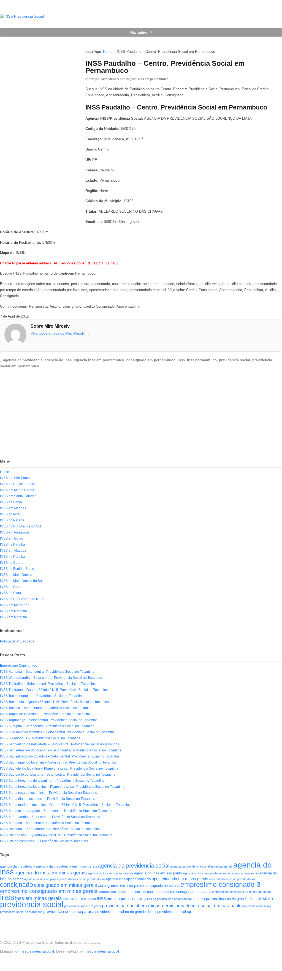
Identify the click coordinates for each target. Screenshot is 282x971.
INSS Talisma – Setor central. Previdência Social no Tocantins (46, 708)
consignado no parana (162, 886)
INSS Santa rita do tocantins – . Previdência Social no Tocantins (47, 799)
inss (181, 360)
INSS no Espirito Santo (17, 569)
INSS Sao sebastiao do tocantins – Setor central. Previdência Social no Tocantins (60, 750)
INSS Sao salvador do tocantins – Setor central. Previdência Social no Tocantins (60, 756)
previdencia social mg (256, 906)
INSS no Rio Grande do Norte (22, 599)
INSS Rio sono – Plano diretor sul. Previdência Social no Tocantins (50, 829)
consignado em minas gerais (65, 885)
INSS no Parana (12, 520)
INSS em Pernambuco (153, 79)
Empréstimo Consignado (18, 666)
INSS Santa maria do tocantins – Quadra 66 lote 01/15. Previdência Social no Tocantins (65, 805)
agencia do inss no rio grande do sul (81, 879)
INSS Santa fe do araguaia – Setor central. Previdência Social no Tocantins (56, 811)
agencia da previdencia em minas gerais (66, 866)
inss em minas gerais (38, 898)
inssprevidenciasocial (37, 951)
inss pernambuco (202, 360)
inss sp (266, 898)
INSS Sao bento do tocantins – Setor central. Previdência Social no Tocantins (57, 774)
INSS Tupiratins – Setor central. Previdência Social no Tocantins (48, 684)
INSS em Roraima (13, 611)
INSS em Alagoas (13, 508)
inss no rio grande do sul (238, 899)
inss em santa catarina (79, 899)
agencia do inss (58, 360)
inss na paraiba (157, 899)
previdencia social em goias (82, 906)
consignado (16, 884)
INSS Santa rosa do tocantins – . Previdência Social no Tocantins (48, 793)
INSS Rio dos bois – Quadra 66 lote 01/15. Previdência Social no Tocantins (56, 835)
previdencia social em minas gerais (138, 905)
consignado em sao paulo (121, 885)
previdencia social (234, 360)
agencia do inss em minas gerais (51, 873)
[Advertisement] (41, 414)
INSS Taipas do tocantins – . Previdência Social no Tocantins (45, 714)
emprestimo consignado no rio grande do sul (241, 891)
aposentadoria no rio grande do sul (232, 879)
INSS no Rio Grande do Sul (20, 526)
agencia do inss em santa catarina (110, 873)
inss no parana (205, 898)
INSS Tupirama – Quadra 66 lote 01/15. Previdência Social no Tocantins (54, 690)
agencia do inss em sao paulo (158, 873)
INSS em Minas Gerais (17, 490)
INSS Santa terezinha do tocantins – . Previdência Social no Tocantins (52, 781)
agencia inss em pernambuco (99, 360)
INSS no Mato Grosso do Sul (21, 581)
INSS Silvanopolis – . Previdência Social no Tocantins (40, 738)
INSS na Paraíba (12, 544)
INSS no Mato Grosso (16, 575)
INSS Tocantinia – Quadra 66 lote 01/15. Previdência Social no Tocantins (54, 702)
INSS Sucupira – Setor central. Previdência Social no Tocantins (47, 726)
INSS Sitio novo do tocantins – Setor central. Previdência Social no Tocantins (57, 732)
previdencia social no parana (68, 911)
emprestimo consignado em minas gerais (48, 891)
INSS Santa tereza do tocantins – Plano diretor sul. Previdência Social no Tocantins (62, 787)
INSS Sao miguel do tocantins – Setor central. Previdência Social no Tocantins (58, 762)
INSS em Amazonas (15, 532)
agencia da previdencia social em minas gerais (201, 866)
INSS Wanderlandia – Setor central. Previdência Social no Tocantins (51, 678)
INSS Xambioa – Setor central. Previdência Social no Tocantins (47, 672)
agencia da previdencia (22, 360)
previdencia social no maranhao (21, 911)
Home (107, 52)
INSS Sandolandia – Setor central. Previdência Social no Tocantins (50, 817)
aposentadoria (138, 879)
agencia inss (115, 879)
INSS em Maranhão (14, 605)
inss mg (138, 898)
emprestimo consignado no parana (183, 892)
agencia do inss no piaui (40, 879)
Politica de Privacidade (17, 641)
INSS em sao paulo (114, 898)
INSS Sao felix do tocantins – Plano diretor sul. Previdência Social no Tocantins (59, 768)
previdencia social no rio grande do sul (125, 912)
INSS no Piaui (10, 593)
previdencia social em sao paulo (208, 905)
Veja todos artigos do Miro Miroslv (60, 333)
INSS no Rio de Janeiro (17, 484)
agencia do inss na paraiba (200, 873)
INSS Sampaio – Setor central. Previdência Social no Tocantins (47, 823)
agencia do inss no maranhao (239, 873)
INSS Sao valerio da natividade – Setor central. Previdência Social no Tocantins (59, 744)
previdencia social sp (174, 912)
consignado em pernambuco (150, 360)
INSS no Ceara (11, 563)
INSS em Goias (11, 538)
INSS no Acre (10, 514)
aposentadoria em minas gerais (180, 878)
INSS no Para (10, 587)
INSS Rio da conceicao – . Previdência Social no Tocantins (44, 841)
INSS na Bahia (11, 502)
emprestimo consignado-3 (220, 884)
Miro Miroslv (110, 79)
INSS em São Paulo (15, 478)
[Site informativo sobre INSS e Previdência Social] (22, 16)
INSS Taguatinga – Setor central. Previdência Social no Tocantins (48, 720)
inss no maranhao (180, 899)
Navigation (139, 32)
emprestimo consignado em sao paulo (127, 892)
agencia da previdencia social (133, 866)
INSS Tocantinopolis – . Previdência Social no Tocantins (41, 696)
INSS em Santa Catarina (18, 496)
